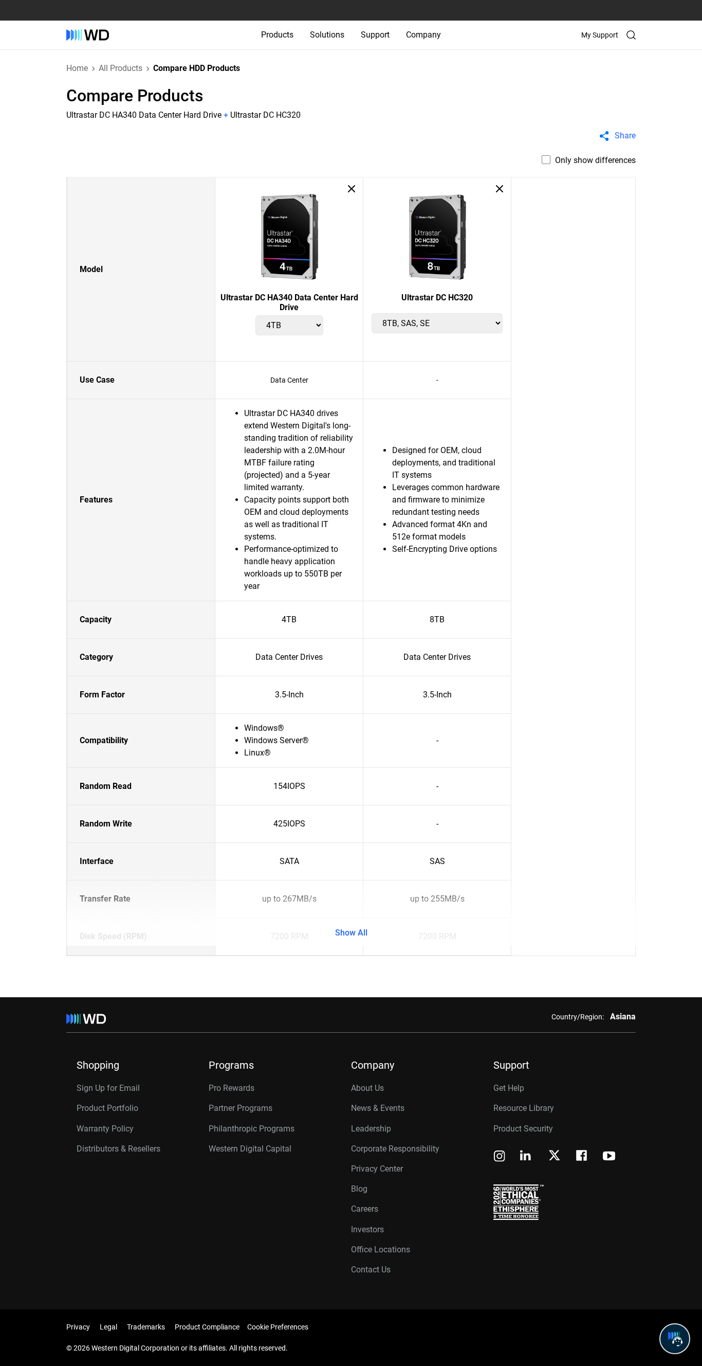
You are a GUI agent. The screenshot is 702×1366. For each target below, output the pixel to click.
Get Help (508, 1088)
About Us (367, 1088)
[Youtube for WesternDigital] (609, 1157)
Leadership (371, 1129)
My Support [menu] (599, 35)
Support (375, 35)
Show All (351, 933)
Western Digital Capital (250, 1149)
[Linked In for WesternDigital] (526, 1157)
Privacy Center (377, 1169)
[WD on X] (554, 1156)
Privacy (78, 1327)
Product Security (523, 1129)
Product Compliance (207, 1327)
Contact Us (371, 1269)
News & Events (377, 1108)
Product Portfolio (107, 1108)
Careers (364, 1209)
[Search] (631, 35)
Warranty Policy (105, 1129)
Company (423, 35)
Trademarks (146, 1327)
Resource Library (523, 1108)
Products (277, 35)
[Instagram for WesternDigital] (499, 1157)
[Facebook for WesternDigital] (582, 1157)
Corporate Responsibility (395, 1149)
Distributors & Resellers (118, 1149)
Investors (367, 1229)
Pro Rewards (231, 1088)
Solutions (327, 35)
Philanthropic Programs (251, 1129)
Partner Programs (240, 1108)
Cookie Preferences (277, 1327)
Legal (108, 1327)
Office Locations (380, 1249)
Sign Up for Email (108, 1088)
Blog (359, 1189)
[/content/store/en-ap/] (87, 35)
